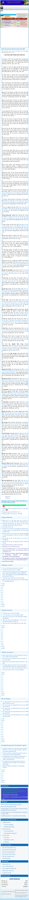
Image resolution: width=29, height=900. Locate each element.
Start (3, 583)
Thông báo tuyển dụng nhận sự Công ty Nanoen (13, 578)
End (3, 606)
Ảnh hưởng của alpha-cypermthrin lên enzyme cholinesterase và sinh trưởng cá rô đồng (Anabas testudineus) (15, 193)
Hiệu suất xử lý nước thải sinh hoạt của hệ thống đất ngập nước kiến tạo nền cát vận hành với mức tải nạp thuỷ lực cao (15, 482)
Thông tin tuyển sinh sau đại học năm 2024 (12, 513)
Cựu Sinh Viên (6, 835)
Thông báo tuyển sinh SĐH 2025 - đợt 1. (11, 512)
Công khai (6, 842)
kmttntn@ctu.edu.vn (22, 896)
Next (3, 604)
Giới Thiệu (6, 837)
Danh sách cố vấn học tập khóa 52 (10, 788)
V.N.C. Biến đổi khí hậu (8, 866)
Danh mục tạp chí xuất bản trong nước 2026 (11, 804)
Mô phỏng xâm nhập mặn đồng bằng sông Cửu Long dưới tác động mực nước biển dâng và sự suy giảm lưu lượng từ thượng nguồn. (15, 347)
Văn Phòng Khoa (6, 858)
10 (3, 603)
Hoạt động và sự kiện (9, 839)
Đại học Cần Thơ (6, 864)
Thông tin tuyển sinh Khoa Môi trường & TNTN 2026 (14, 505)
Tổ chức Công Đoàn (8, 824)
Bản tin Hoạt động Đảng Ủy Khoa (8, 806)
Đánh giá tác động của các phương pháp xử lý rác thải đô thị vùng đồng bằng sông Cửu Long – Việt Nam (15, 264)
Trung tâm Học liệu (7, 872)
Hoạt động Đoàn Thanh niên (10, 833)
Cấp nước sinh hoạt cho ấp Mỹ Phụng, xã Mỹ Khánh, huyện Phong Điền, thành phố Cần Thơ (15, 279)
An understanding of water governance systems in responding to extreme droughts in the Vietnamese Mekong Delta (13, 763)
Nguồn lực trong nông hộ (14, 445)
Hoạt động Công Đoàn (9, 826)
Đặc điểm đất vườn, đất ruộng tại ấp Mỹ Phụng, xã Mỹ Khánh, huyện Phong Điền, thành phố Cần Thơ (15, 435)
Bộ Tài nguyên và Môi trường (9, 868)
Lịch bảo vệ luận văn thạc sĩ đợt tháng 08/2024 (13, 669)
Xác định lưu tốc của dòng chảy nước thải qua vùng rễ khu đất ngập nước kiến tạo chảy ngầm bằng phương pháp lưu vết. (15, 330)
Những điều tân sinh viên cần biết (10, 794)
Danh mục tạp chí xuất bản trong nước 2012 (13, 49)
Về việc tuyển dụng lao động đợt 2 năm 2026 (13, 568)
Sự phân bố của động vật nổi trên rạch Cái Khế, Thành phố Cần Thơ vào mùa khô (15, 465)
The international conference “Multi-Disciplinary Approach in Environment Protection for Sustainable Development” (15, 555)
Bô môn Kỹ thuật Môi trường (9, 847)
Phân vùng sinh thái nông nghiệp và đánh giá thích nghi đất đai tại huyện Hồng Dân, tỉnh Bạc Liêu (15, 209)
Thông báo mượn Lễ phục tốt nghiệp (11, 613)
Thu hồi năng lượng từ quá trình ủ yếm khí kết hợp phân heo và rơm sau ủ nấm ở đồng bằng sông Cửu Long (15, 271)
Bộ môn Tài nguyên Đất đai (9, 852)
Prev (3, 585)
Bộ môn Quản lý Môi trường (9, 854)
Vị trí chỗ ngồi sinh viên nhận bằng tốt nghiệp (13, 615)
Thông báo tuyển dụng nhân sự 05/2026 (12, 569)
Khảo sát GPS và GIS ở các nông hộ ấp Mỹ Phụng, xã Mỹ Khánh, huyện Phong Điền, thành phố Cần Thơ (15, 290)
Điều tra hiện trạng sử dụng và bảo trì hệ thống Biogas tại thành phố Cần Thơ (15, 403)
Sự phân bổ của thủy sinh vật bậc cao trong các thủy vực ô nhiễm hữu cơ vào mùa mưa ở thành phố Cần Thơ (15, 218)
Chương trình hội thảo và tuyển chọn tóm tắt (12, 544)
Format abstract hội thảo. (8, 561)
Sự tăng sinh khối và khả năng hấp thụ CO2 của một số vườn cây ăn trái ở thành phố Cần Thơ (15, 371)
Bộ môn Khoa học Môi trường (9, 849)
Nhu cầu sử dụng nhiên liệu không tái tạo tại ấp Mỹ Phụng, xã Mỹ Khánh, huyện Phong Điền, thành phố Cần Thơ (15, 380)
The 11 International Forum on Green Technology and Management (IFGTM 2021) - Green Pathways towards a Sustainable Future (15, 550)
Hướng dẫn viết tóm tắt (8, 527)
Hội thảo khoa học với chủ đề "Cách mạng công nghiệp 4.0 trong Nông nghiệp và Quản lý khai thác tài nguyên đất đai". (15, 535)
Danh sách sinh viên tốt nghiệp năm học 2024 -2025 (14, 623)
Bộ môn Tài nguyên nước (8, 856)
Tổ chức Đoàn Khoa (8, 831)
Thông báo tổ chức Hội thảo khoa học (10, 546)
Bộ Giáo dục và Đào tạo (8, 870)
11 (2, 738)
